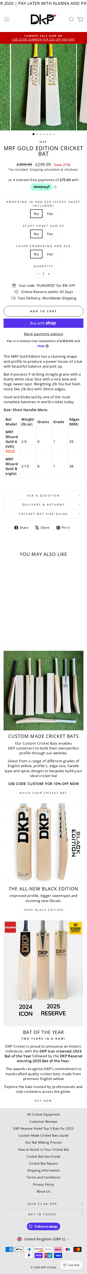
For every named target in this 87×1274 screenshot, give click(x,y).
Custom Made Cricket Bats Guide (43, 1135)
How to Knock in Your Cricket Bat (43, 1149)
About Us (43, 1191)
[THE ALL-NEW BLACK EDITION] (43, 843)
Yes (50, 213)
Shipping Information (43, 1170)
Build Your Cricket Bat (43, 793)
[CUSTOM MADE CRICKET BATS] (43, 690)
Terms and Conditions (43, 1177)
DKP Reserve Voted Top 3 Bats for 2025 (43, 1128)
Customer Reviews (43, 1121)
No (36, 213)
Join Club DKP (42, 1204)
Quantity (43, 266)
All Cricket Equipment (43, 1114)
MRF (43, 142)
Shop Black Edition (43, 910)
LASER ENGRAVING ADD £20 (43, 246)
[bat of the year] (43, 973)
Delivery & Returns (43, 504)
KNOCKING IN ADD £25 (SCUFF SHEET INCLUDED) (43, 204)
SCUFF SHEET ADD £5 (43, 226)
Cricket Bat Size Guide (43, 514)
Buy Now (43, 1101)
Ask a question (43, 495)
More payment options (43, 333)
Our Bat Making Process (43, 1142)
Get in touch (42, 1214)
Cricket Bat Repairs (43, 1163)
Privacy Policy (43, 1184)
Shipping (36, 169)
